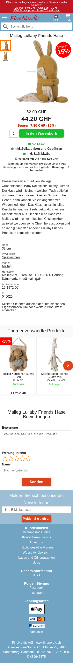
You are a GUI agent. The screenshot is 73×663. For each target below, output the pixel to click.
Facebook (36, 587)
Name (6, 464)
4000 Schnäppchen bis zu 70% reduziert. (36, 10)
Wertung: (14, 453)
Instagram (36, 592)
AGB (36, 575)
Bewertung (10, 427)
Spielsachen (11, 257)
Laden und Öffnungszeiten (36, 557)
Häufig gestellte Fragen (36, 547)
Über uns (36, 542)
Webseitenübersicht (36, 552)
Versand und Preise (36, 532)
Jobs (36, 562)
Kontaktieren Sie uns (36, 537)
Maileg (6, 266)
